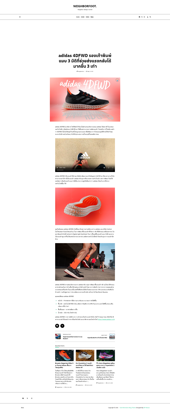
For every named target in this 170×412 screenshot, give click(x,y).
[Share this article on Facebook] (57, 326)
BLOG (78, 17)
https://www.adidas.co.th (106, 319)
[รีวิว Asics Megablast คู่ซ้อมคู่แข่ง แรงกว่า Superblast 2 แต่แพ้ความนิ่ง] (105, 355)
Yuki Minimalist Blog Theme (128, 407)
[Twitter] (142, 17)
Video (87, 17)
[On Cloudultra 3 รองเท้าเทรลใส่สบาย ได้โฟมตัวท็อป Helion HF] (85, 355)
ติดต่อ (92, 17)
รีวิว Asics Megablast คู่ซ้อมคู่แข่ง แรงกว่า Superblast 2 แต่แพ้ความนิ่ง (105, 365)
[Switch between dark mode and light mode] (148, 17)
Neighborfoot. (85, 6)
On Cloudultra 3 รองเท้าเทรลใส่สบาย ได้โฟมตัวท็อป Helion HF (84, 365)
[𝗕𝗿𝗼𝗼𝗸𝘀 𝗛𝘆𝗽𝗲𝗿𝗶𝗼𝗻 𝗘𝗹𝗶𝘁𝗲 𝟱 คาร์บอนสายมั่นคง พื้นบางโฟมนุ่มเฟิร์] (64, 355)
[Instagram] (144, 17)
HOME (82, 17)
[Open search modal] (150, 17)
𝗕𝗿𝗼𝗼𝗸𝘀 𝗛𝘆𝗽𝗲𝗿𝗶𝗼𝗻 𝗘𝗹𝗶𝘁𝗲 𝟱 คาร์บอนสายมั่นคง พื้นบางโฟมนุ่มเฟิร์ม (64, 365)
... (67, 383)
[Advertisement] (85, 33)
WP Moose (147, 407)
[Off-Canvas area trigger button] (20, 17)
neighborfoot (81, 71)
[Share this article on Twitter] (62, 326)
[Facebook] (139, 17)
